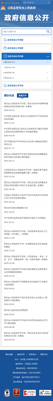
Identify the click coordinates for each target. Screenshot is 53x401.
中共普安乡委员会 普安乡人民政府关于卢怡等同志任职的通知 (26, 117)
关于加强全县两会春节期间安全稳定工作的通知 (25, 218)
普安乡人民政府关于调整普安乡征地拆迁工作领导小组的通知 (25, 283)
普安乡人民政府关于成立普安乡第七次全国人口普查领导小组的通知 (25, 298)
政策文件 (23, 95)
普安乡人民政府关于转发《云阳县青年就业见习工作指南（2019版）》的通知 (25, 232)
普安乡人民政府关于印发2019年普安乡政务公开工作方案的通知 (26, 321)
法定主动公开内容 (15, 56)
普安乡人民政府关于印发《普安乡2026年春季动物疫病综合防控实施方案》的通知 (26, 104)
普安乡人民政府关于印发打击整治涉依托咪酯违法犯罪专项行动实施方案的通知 (25, 155)
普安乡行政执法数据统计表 (16, 208)
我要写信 (43, 354)
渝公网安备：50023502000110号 (26, 382)
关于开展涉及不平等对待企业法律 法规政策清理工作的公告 (26, 142)
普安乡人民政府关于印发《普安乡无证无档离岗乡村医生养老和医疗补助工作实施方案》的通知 (25, 183)
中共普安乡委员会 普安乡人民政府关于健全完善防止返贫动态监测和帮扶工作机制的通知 (26, 130)
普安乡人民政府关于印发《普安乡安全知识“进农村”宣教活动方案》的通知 (26, 334)
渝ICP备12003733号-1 (31, 377)
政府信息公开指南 (15, 40)
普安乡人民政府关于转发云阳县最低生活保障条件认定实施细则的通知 (25, 270)
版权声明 (21, 354)
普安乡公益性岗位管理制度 (16, 310)
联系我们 (34, 354)
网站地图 (9, 354)
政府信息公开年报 (15, 85)
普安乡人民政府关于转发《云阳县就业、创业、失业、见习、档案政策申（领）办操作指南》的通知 (25, 257)
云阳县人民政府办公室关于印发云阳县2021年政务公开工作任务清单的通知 (26, 196)
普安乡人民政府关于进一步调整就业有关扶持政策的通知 (25, 245)
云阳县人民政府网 (12, 3)
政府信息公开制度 (15, 48)
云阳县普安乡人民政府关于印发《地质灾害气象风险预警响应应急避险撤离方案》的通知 (25, 171)
